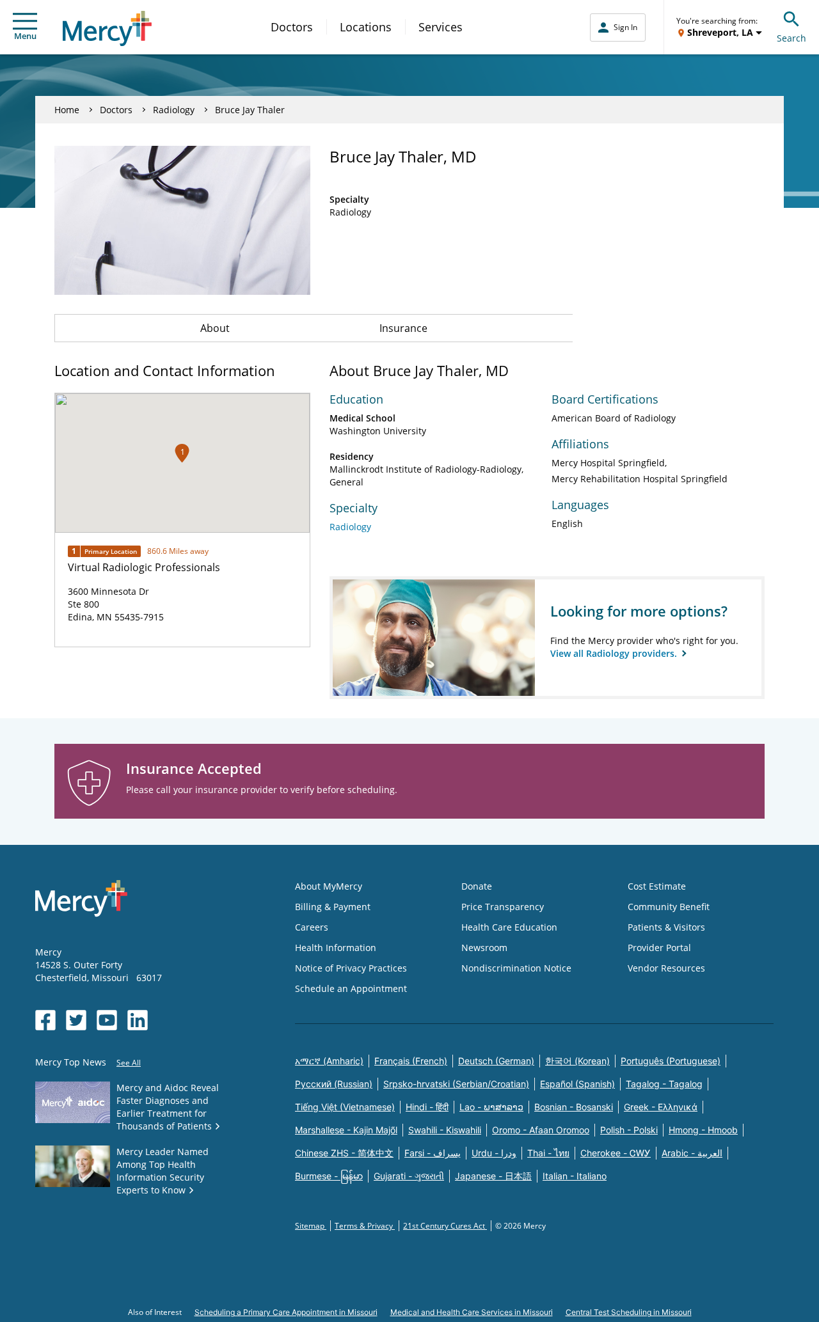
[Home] (107, 28)
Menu (25, 36)
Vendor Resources (666, 968)
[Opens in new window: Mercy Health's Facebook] (45, 1020)
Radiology (174, 110)
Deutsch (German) (496, 1060)
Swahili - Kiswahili (444, 1129)
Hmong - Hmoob (703, 1129)
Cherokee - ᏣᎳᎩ (615, 1152)
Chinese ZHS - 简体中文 (344, 1152)
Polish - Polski (629, 1129)
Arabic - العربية (692, 1152)
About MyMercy (328, 886)
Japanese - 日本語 (493, 1175)
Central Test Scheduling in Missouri (629, 1312)
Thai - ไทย (548, 1152)
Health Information (335, 947)
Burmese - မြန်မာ (329, 1175)
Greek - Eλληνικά (660, 1106)
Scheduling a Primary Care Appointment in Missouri (286, 1312)
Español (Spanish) (577, 1083)
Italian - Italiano (575, 1175)
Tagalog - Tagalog (664, 1083)
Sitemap (310, 1225)
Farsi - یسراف (432, 1152)
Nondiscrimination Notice (516, 968)
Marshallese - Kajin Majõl (346, 1129)
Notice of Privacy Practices (351, 968)
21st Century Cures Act (445, 1225)
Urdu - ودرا (494, 1152)
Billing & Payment (332, 907)
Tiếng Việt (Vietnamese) (345, 1106)
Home (66, 110)
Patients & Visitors (666, 927)
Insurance (403, 328)
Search (791, 38)
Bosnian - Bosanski (573, 1106)
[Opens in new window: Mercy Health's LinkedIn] (137, 1020)
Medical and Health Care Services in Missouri (471, 1312)
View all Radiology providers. (615, 653)
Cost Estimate (657, 886)
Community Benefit (669, 907)
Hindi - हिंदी (427, 1106)
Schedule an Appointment (351, 988)
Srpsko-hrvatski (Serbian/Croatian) (456, 1083)
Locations (366, 27)
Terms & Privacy (365, 1225)
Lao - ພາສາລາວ (491, 1106)
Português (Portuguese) (670, 1060)
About (215, 328)
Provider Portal (659, 947)
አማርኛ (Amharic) (329, 1060)
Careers (311, 927)
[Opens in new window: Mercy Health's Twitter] (76, 1020)
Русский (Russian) (333, 1083)
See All (128, 1062)
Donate (476, 886)
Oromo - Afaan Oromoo (540, 1129)
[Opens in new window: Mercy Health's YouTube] (107, 1020)
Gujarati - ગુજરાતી (409, 1175)
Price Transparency (502, 907)
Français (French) (410, 1060)
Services (440, 27)
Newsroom (484, 947)
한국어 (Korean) (577, 1060)
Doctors (292, 27)
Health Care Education (509, 927)
